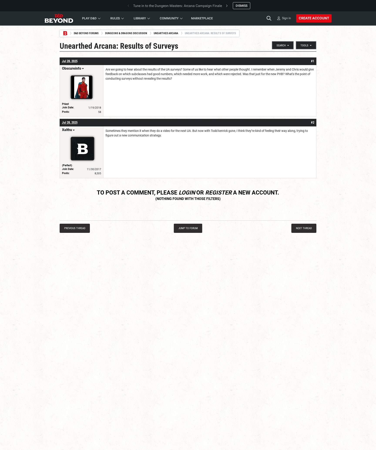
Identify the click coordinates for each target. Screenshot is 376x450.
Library (140, 18)
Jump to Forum (188, 228)
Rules (115, 18)
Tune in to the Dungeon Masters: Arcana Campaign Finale (177, 6)
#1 (312, 61)
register (218, 192)
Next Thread (304, 228)
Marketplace (202, 18)
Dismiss (241, 5)
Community (169, 18)
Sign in (286, 18)
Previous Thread (74, 228)
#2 (312, 122)
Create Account (314, 18)
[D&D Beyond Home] (58, 18)
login (187, 192)
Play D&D (89, 18)
